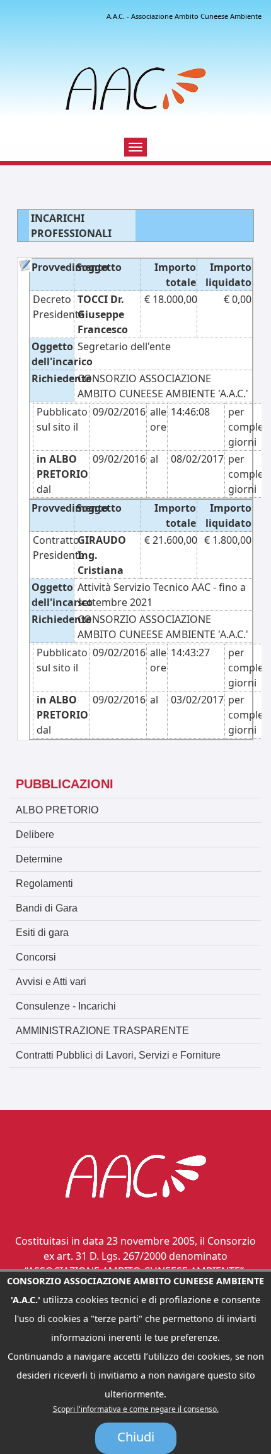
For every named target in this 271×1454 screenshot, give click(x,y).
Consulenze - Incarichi (66, 1006)
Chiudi (135, 1436)
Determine (39, 859)
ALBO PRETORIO (57, 810)
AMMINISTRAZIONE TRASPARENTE (102, 1030)
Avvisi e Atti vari (51, 981)
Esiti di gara (42, 932)
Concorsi (36, 957)
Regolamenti (44, 883)
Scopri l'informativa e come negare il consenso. (136, 1409)
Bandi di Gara (47, 908)
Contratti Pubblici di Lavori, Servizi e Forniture (118, 1055)
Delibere (35, 834)
